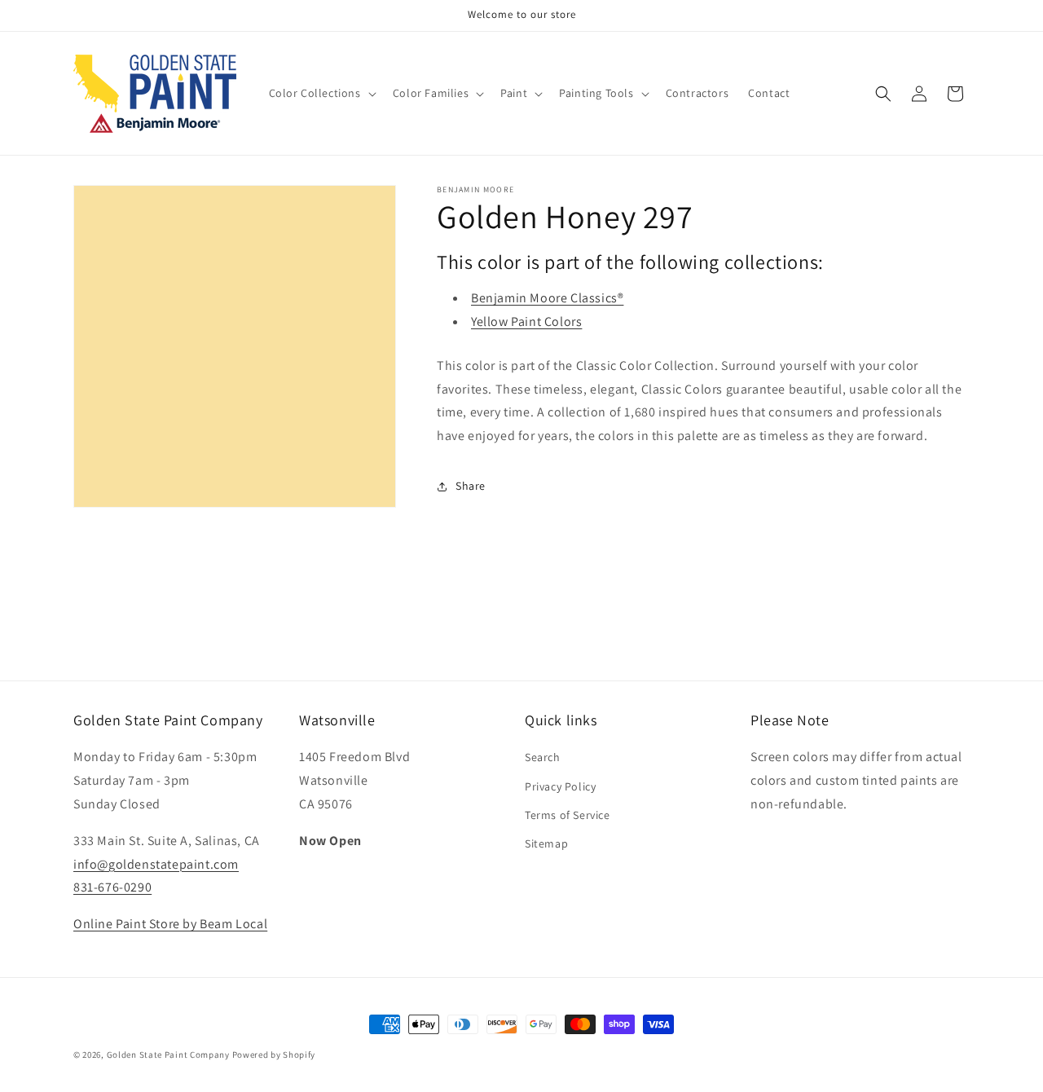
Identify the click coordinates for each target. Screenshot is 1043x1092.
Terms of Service (567, 815)
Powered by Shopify (274, 1054)
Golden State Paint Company (168, 1054)
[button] (321, 93)
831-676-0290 (112, 887)
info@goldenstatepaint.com (156, 864)
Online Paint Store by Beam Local (170, 923)
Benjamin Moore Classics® (547, 297)
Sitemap (546, 843)
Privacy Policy (560, 786)
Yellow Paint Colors (526, 321)
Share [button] (470, 485)
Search (543, 757)
